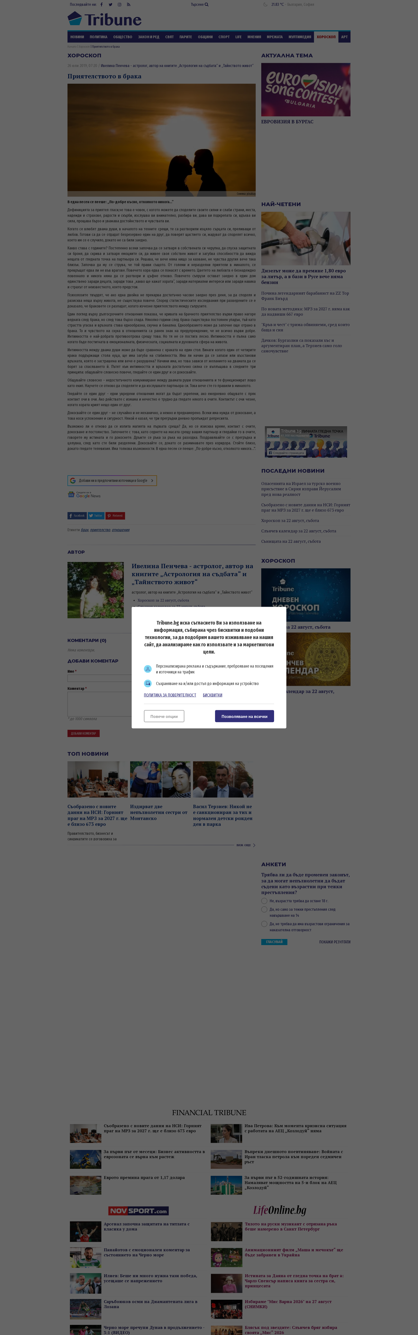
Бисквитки (212, 695)
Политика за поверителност (170, 695)
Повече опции (164, 716)
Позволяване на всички (245, 716)
